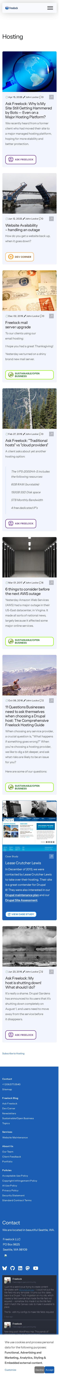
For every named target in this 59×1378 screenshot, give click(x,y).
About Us (7, 1146)
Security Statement (13, 1195)
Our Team (7, 1151)
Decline (40, 1369)
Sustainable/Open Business (18, 1118)
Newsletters (9, 1113)
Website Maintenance (15, 1137)
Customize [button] (10, 1369)
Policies (6, 1170)
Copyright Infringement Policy (19, 1180)
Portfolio (7, 1161)
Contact (7, 1079)
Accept (49, 1369)
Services (7, 1132)
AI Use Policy (9, 1185)
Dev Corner (8, 1108)
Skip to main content (7, 4)
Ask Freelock (9, 1103)
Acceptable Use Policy (15, 1175)
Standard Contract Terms (17, 1200)
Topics (6, 1123)
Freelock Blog (10, 1098)
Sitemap (7, 1089)
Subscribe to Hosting (13, 1053)
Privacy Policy (10, 1190)
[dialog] (29, 1356)
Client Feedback (11, 1156)
